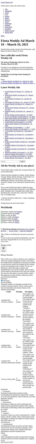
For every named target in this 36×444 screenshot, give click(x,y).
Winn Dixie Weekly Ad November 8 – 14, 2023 (20, 118)
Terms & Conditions (26, 231)
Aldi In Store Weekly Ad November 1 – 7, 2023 (20, 129)
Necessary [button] (4, 279)
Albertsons (8, 11)
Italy (14, 215)
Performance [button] (5, 400)
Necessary (6, 281)
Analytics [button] (4, 411)
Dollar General (9, 31)
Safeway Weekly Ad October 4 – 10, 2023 (18, 154)
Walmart (7, 25)
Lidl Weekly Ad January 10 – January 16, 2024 (20, 102)
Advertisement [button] (5, 422)
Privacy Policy (13, 231)
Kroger (7, 16)
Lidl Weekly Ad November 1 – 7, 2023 (17, 127)
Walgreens (8, 23)
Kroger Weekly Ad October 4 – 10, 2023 (18, 158)
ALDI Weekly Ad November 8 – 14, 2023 (18, 122)
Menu (2, 36)
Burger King (9, 32)
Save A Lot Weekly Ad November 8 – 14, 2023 (20, 117)
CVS (6, 14)
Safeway (7, 20)
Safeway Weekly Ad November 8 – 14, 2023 (19, 120)
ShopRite (8, 29)
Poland (17, 220)
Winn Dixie (8, 27)
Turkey (17, 222)
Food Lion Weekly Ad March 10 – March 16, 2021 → (18, 83)
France (17, 217)
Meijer (7, 18)
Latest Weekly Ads (7, 2)
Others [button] (3, 433)
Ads (6, 9)
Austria (17, 213)
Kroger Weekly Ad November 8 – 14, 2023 (18, 115)
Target (7, 22)
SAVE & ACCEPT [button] (7, 442)
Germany (19, 211)
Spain (16, 219)
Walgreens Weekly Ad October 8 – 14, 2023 (19, 152)
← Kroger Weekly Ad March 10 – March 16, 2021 (17, 81)
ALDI (7, 13)
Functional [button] (4, 389)
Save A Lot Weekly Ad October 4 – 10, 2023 (19, 156)
